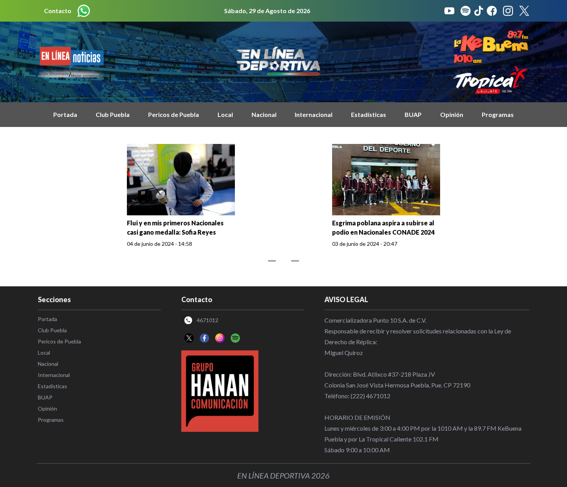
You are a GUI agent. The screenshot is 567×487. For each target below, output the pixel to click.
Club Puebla (113, 114)
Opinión (451, 114)
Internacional (313, 114)
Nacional (264, 114)
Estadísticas (368, 114)
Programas (498, 114)
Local (225, 114)
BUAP (413, 114)
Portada (65, 114)
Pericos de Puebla (173, 114)
